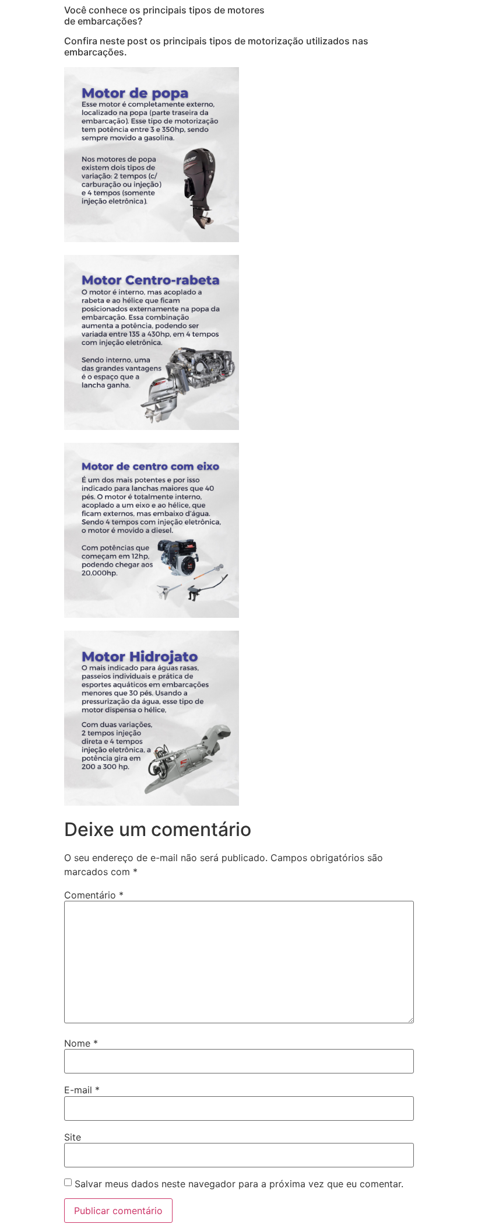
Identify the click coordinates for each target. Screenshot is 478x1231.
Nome (81, 1043)
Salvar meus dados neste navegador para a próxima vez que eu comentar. (239, 1183)
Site (72, 1137)
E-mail (82, 1089)
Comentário (94, 895)
